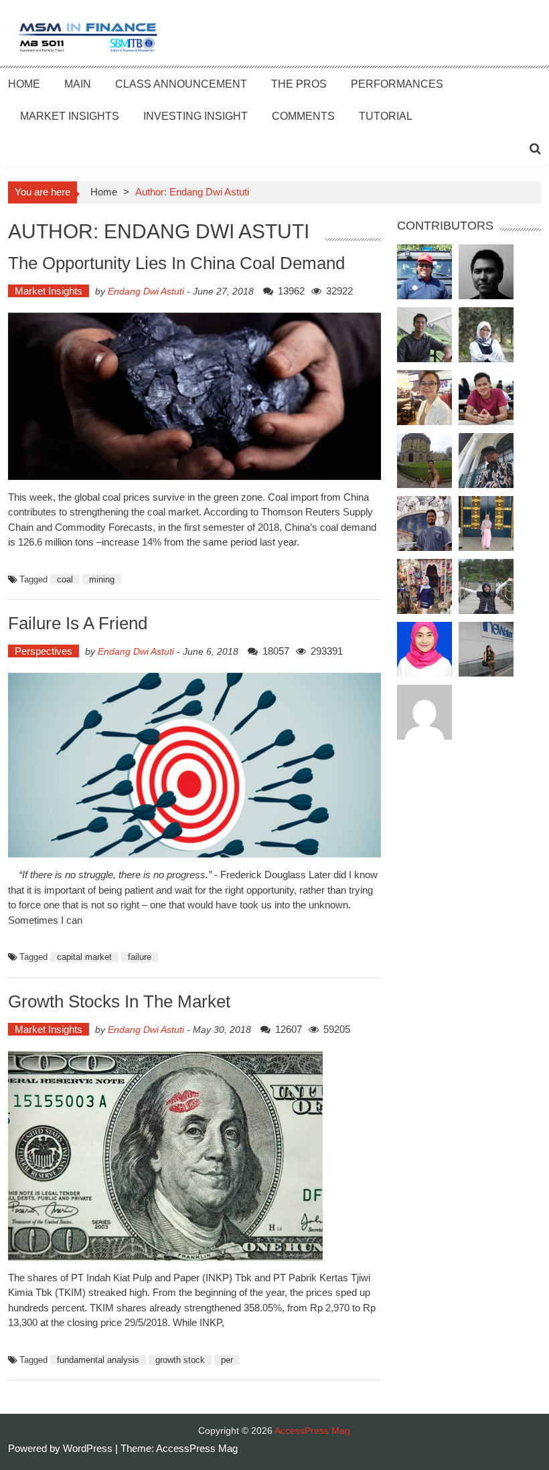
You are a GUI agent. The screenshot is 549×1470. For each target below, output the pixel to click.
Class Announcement (181, 84)
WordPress (89, 1448)
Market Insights (69, 116)
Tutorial (385, 116)
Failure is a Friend (77, 623)
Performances (397, 84)
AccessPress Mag (197, 1448)
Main (77, 84)
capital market (84, 957)
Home (24, 84)
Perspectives (43, 651)
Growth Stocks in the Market (119, 1001)
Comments (303, 116)
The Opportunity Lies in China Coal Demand (176, 263)
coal (65, 579)
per (227, 1360)
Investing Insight (195, 116)
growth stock (180, 1360)
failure (139, 957)
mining (101, 579)
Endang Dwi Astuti (146, 291)
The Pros (299, 84)
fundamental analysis (98, 1360)
